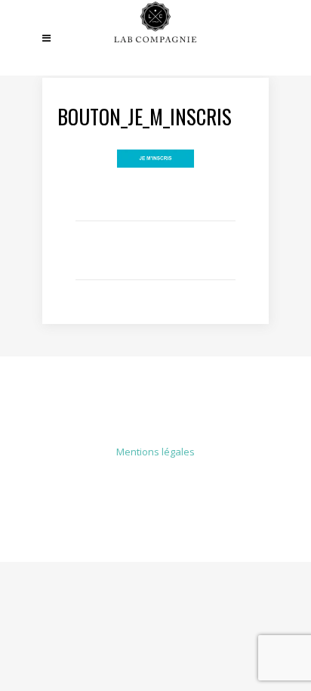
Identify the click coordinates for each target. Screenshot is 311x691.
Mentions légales (155, 451)
